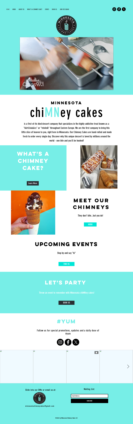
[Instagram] (114, 9)
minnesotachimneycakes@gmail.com (39, 406)
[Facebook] (119, 9)
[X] (124, 9)
